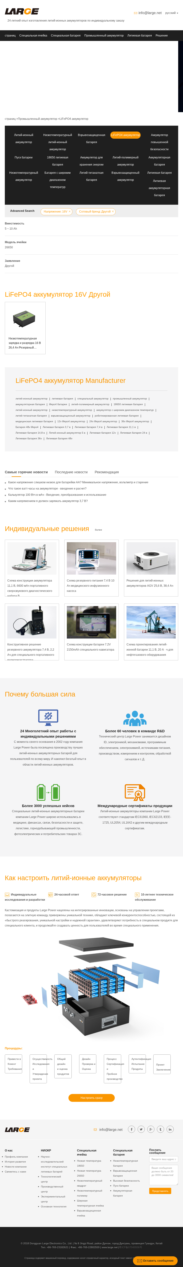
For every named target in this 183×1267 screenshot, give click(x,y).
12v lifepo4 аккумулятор (71, 421)
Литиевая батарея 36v (29, 438)
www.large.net (110, 1247)
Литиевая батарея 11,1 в (121, 427)
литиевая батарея (62, 398)
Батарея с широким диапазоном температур (57, 180)
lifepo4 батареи (58, 404)
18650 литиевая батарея (128, 404)
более (98, 529)
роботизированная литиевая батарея (117, 415)
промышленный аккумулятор (130, 398)
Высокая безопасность (126, 1180)
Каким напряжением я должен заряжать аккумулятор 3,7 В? (48, 500)
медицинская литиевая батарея (34, 421)
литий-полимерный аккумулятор (90, 404)
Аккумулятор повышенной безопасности (159, 142)
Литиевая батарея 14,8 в (30, 432)
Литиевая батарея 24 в (133, 432)
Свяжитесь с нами (15, 1171)
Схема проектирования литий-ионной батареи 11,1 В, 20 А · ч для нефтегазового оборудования (150, 649)
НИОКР (10, 46)
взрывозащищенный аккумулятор (70, 415)
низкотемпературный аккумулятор (72, 410)
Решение (162, 35)
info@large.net (150, 13)
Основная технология (53, 1206)
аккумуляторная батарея (30, 404)
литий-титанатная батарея (31, 415)
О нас (37, 46)
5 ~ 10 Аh (11, 228)
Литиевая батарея (139, 35)
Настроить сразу (92, 1097)
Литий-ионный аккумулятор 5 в (67, 432)
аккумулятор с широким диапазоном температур (125, 410)
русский (170, 12)
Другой (9, 265)
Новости (24, 46)
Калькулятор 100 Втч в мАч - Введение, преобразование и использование (57, 494)
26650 (9, 247)
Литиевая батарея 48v (59, 438)
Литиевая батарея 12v (103, 432)
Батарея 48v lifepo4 (27, 427)
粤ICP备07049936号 (130, 1247)
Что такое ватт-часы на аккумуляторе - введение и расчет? (47, 488)
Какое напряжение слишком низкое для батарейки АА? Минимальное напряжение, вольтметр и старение (78, 482)
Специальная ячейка (33, 35)
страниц (10, 35)
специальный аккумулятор (92, 398)
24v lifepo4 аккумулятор (103, 421)
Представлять (160, 1191)
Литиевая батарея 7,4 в (88, 427)
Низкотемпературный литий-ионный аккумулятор (57, 142)
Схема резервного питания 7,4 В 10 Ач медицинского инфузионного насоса (90, 585)
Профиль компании (16, 1156)
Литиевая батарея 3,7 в (56, 427)
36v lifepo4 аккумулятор (135, 421)
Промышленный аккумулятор (104, 35)
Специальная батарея (66, 35)
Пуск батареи (24, 157)
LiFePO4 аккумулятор (74, 118)
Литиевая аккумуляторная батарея (159, 188)
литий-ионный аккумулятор (32, 398)
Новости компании (16, 1166)
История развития (15, 1161)
